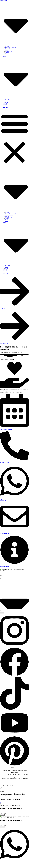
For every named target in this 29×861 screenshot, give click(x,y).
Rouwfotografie (8, 51)
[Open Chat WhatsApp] (14, 860)
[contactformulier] (14, 563)
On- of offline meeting (6, 429)
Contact (4, 105)
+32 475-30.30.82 (5, 462)
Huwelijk (7, 50)
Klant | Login (5, 107)
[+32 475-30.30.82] (14, 459)
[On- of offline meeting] (14, 426)
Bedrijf (6, 101)
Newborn (7, 53)
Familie (7, 46)
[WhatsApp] (14, 497)
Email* (1, 813)
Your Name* (3, 811)
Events (6, 102)
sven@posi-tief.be (5, 533)
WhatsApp (3, 500)
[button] (14, 138)
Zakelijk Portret (8, 99)
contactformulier (4, 566)
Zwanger (7, 52)
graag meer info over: (4, 579)
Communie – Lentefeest (10, 47)
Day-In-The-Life (9, 48)
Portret (6, 55)
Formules (5, 103)
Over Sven (5, 104)
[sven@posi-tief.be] (14, 530)
